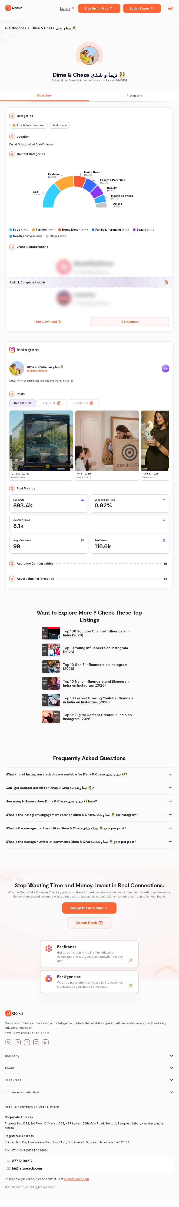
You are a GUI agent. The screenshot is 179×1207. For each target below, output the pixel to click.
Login (65, 8)
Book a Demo (139, 8)
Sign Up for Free (96, 8)
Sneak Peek (86, 923)
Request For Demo (86, 908)
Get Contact (130, 321)
